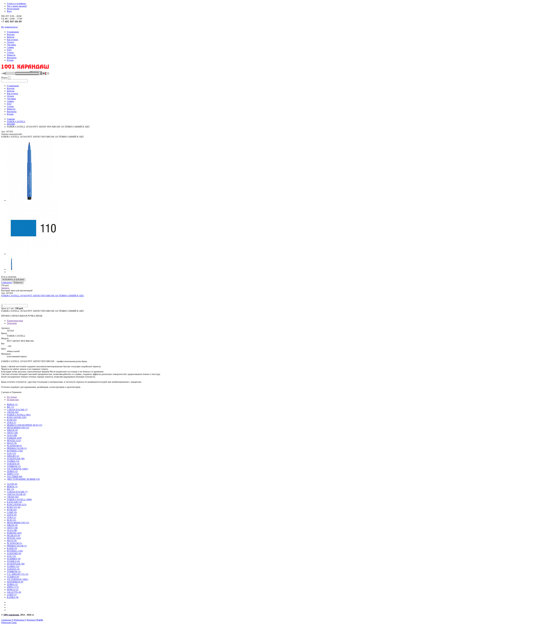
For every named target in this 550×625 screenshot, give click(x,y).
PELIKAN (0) (13, 535)
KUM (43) (12, 420)
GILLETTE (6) (14, 592)
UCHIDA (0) (13, 577)
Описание (12, 323)
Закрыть (5, 288)
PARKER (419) (14, 533)
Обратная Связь (9, 622)
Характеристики (15, 320)
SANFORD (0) (14, 553)
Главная (11, 119)
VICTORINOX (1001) (17, 579)
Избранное (18, 283)
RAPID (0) (12, 548)
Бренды (10, 37)
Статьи (10, 52)
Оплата (10, 42)
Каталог (11, 34)
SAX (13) (11, 556)
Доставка (11, 44)
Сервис (10, 47)
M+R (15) (11, 520)
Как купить (12, 39)
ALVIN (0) (12, 484)
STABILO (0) (13, 561)
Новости (11, 55)
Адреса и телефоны (16, 3)
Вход (9, 11)
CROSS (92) (13, 497)
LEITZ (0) (11, 515)
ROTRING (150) (15, 551)
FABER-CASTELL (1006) (19, 499)
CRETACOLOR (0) (16, 494)
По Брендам (13, 399)
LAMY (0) (12, 512)
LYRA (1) (11, 422)
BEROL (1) (12, 404)
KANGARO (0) (14, 502)
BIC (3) (10, 489)
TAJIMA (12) (13, 566)
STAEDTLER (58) (15, 564)
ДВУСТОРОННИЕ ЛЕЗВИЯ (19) (23, 479)
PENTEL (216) (14, 538)
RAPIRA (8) (12, 597)
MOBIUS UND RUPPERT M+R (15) (24, 425)
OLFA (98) (12, 530)
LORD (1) (11, 595)
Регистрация (13, 8)
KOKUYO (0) (13, 507)
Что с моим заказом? (17, 6)
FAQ (9, 50)
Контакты (11, 57)
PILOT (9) (12, 443)
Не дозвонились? (9, 27)
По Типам (12, 397)
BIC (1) (10, 407)
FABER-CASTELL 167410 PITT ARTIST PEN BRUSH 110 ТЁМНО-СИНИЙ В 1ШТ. (42, 295)
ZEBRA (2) (12, 471)
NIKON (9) (12, 525)
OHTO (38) (12, 528)
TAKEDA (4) (13, 463)
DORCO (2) (12, 589)
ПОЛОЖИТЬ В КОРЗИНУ (13, 280)
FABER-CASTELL (16, 121)
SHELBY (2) (13, 456)
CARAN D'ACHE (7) (17, 492)
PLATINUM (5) (14, 543)
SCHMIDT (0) (13, 558)
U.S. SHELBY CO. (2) (17, 574)
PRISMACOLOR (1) (17, 448)
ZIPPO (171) (13, 587)
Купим (10, 60)
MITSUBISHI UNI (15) (18, 522)
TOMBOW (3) (14, 466)
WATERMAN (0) (15, 582)
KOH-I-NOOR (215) (16, 504)
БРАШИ (11, 124)
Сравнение (6, 282)
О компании (13, 32)
